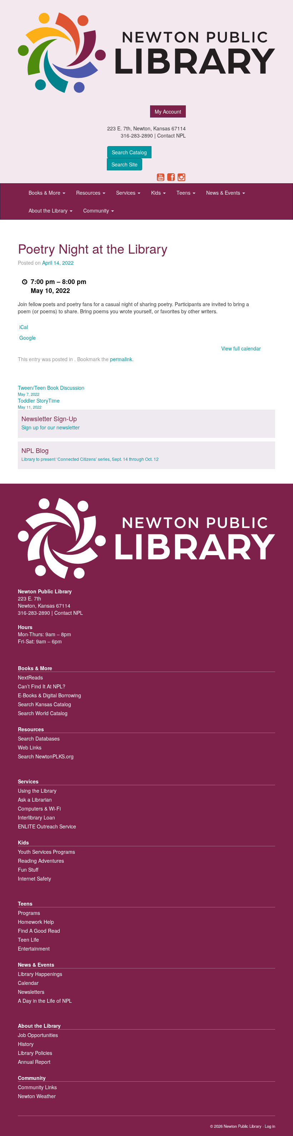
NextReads (30, 677)
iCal (23, 326)
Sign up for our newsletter (50, 427)
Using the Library (37, 790)
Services (126, 192)
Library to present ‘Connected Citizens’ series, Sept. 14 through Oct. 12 (90, 459)
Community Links (37, 1087)
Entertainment (34, 948)
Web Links (29, 747)
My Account (168, 111)
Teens (184, 192)
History (26, 1043)
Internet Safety (34, 878)
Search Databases (39, 738)
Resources (89, 192)
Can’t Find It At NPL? (41, 686)
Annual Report (34, 1061)
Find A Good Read (39, 930)
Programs (29, 912)
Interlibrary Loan (36, 817)
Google (27, 337)
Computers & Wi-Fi (39, 808)
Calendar (28, 982)
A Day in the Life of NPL (45, 1000)
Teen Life (28, 939)
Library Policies (35, 1052)
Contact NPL (171, 135)
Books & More (45, 192)
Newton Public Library (243, 1126)
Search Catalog (129, 152)
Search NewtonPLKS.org (46, 756)
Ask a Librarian (35, 799)
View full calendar (241, 348)
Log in (270, 1126)
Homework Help (36, 921)
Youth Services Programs (46, 851)
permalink (121, 359)
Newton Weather (37, 1096)
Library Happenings (40, 973)
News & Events (224, 192)
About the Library (49, 210)
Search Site (124, 164)
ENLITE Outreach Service (47, 826)
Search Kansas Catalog (44, 704)
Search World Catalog (43, 713)
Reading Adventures (41, 860)
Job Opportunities (38, 1034)
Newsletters (31, 991)
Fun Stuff (28, 869)
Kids (156, 192)
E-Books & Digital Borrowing (49, 695)
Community (96, 210)
